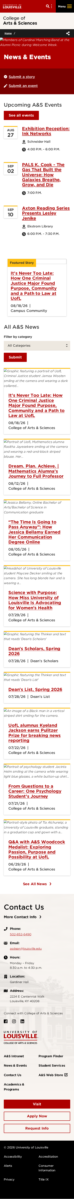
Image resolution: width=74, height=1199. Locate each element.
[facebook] (6, 1021)
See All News (35, 884)
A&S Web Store (51, 1075)
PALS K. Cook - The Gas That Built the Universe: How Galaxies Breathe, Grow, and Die (43, 174)
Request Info (37, 1128)
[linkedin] (22, 1021)
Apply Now (37, 1116)
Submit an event (23, 86)
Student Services (52, 1065)
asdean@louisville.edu (26, 948)
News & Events (15, 1065)
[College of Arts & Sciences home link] (21, 1037)
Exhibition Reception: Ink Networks (46, 131)
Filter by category (18, 337)
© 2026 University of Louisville (26, 1147)
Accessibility (13, 1156)
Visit (37, 1104)
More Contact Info (21, 917)
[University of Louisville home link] (12, 6)
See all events (21, 115)
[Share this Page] (67, 33)
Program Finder (51, 1056)
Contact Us (12, 1075)
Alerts (8, 1166)
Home (8, 33)
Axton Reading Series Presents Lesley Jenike (46, 213)
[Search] (50, 6)
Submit (15, 357)
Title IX (44, 1179)
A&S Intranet (14, 1056)
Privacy (9, 1179)
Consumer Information (47, 1168)
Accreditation (48, 1156)
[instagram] (14, 1021)
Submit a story (22, 77)
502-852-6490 (20, 934)
